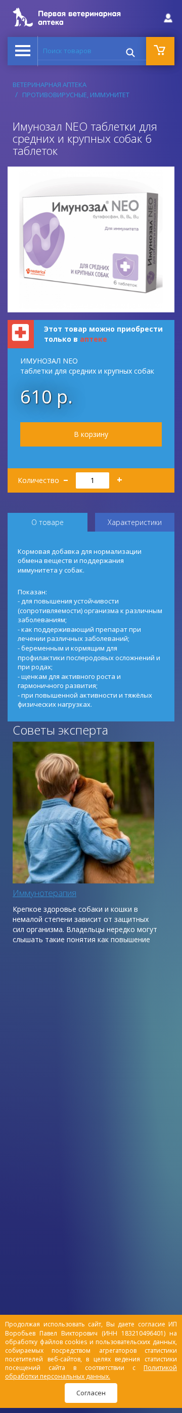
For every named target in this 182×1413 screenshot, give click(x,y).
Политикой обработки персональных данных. (91, 1372)
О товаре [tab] (47, 522)
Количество (70, 477)
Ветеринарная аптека (49, 84)
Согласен (91, 1392)
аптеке (93, 339)
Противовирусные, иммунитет (75, 94)
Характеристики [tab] (135, 522)
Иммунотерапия (44, 893)
